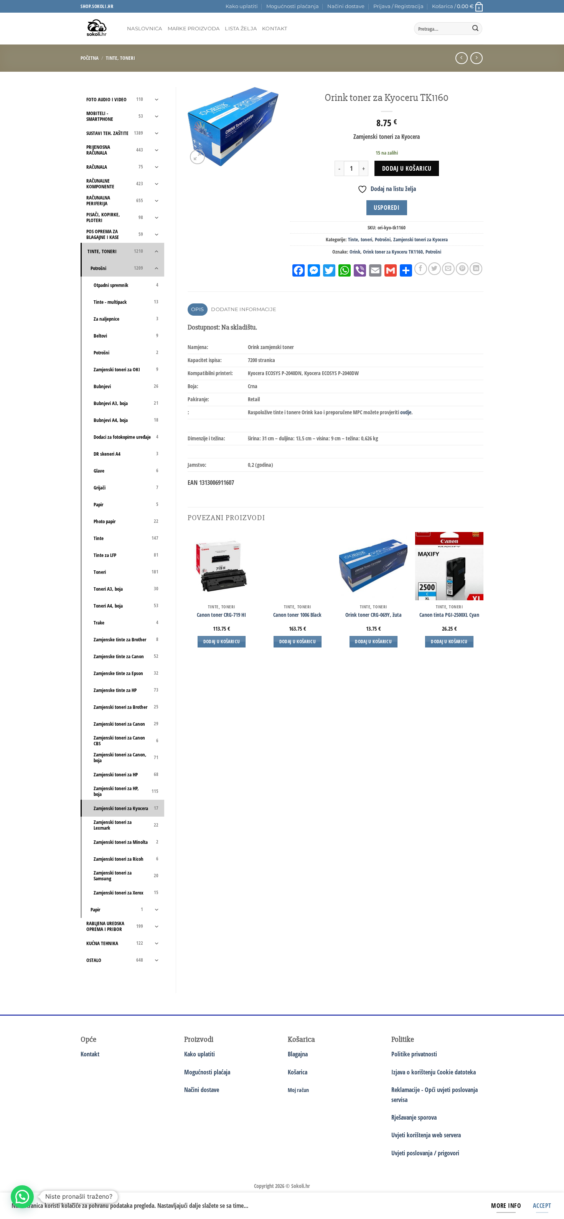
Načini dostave (345, 6)
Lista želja (241, 28)
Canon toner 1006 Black (297, 614)
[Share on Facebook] (420, 268)
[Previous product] (476, 58)
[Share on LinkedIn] (476, 268)
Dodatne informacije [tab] (243, 309)
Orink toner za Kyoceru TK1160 (393, 251)
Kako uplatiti (242, 6)
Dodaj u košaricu (406, 168)
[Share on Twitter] (434, 268)
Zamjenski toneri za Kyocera (420, 239)
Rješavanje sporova (414, 1117)
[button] (398, 7)
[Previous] (188, 596)
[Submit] (475, 28)
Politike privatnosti (414, 1054)
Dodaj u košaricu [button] (221, 641)
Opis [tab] (197, 309)
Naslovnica (144, 28)
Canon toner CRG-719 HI (221, 614)
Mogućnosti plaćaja (207, 1072)
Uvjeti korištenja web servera (426, 1135)
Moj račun (298, 1090)
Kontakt (274, 28)
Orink (355, 251)
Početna (90, 57)
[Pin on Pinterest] (462, 268)
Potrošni (383, 239)
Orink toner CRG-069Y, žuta (373, 614)
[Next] (483, 596)
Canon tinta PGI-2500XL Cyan (449, 614)
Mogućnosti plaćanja (292, 6)
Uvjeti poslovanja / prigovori (425, 1153)
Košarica (297, 1072)
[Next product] (461, 58)
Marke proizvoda (194, 28)
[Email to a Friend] (448, 268)
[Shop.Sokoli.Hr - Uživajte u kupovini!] (98, 28)
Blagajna (298, 1054)
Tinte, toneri (120, 57)
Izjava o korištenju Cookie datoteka (433, 1072)
